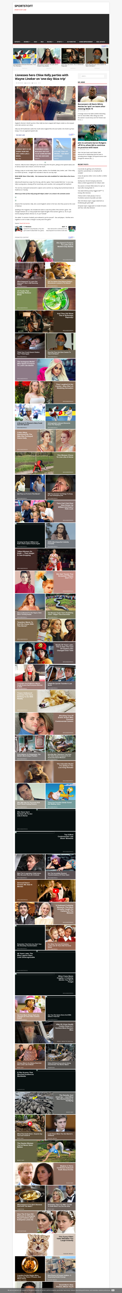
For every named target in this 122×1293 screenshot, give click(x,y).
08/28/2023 (20, 83)
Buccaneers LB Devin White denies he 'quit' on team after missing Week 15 (91, 106)
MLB (42, 42)
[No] (120, 1290)
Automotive (71, 42)
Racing (49, 42)
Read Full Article (25, 223)
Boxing (26, 42)
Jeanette (28, 83)
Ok (113, 1290)
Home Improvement (86, 42)
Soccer (35, 83)
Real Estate (100, 42)
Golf (35, 42)
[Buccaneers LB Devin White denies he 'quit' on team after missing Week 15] (92, 101)
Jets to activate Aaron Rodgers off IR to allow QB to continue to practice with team (92, 145)
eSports (17, 42)
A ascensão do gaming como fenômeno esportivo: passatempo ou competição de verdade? (90, 171)
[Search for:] (92, 76)
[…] (81, 120)
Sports (59, 42)
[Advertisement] (61, 26)
